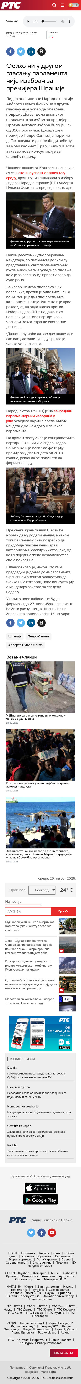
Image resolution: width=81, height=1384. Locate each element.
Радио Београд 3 (23, 1326)
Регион (44, 1253)
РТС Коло (15, 1312)
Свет (56, 1253)
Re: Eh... (12, 1145)
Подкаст (62, 1262)
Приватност (18, 1367)
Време (66, 1259)
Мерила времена (21, 1259)
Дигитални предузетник (22, 1296)
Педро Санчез (38, 636)
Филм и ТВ (33, 1293)
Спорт (10, 1273)
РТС (11, 1340)
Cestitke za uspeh (19, 1126)
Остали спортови (27, 1279)
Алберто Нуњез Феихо (25, 645)
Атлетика (48, 1276)
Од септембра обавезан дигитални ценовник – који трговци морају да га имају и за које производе (31, 984)
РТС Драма (24, 1309)
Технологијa (19, 1290)
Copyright (36, 1367)
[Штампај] (41, 51)
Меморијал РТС (55, 1279)
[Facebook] (10, 51)
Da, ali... (12, 1067)
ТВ (9, 1306)
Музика (68, 1286)
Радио (12, 1323)
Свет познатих (59, 1290)
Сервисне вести (17, 1262)
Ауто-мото (66, 1276)
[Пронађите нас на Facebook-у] (41, 1233)
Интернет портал (49, 1343)
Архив (65, 1332)
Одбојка (69, 1273)
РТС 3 (43, 1306)
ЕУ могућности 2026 (52, 1264)
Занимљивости (48, 1286)
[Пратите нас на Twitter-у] (31, 1233)
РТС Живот (44, 1309)
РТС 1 (18, 1306)
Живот (28, 1286)
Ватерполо (30, 1276)
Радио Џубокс (65, 1329)
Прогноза (17, 890)
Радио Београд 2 (61, 1323)
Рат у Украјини (47, 1259)
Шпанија (14, 636)
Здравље (15, 1293)
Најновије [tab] (13, 901)
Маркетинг (39, 1340)
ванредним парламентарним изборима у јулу (39, 416)
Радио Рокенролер (36, 1329)
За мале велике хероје (59, 1296)
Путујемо (38, 1290)
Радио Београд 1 (32, 1323)
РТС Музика (55, 1312)
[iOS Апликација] (40, 1033)
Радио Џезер (47, 1332)
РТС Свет (58, 1306)
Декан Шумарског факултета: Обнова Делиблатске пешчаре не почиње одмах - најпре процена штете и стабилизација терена (28, 947)
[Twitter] (21, 51)
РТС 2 (31, 1306)
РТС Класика (65, 1309)
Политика (28, 1253)
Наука (49, 1293)
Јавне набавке (61, 1340)
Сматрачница (42, 1262)
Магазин (13, 1286)
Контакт (22, 1340)
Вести (13, 1253)
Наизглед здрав (40, 1299)
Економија (62, 1256)
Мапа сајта (63, 1353)
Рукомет (12, 1276)
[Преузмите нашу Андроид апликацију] (40, 1199)
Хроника (27, 1256)
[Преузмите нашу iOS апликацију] (40, 1188)
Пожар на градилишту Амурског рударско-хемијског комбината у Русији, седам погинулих (28, 965)
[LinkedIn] (31, 51)
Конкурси (26, 1343)
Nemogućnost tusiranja (23, 1106)
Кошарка (39, 1273)
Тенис (54, 1273)
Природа (64, 1293)
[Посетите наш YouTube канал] (52, 1233)
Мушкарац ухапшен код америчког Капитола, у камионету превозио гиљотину (29, 926)
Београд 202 (48, 1326)
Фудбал (23, 1273)
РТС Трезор (34, 1312)
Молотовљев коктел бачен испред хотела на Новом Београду (29, 1001)
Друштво (44, 1256)
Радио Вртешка (23, 1332)
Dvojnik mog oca (18, 1087)
